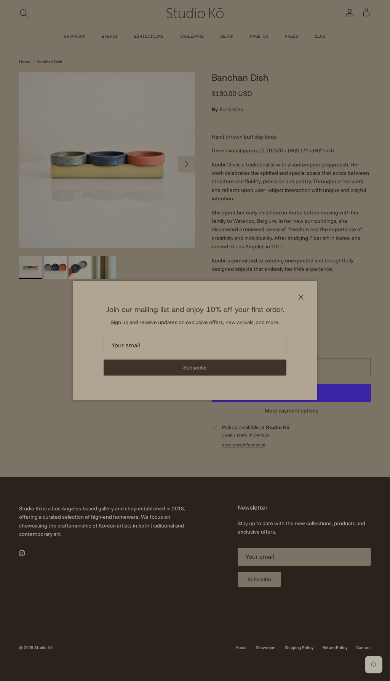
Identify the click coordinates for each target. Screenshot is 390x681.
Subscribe (195, 367)
